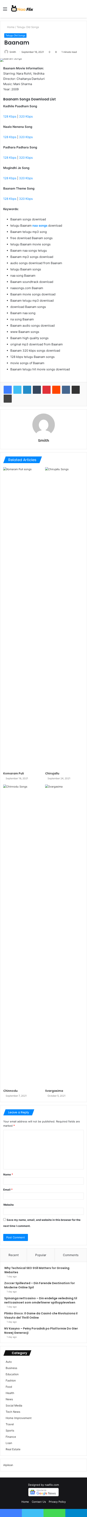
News (9, 1399)
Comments (71, 1255)
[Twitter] (17, 390)
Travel (10, 1424)
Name (8, 1174)
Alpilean (8, 1465)
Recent (13, 1255)
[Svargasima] (64, 936)
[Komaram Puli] (22, 618)
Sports (10, 1430)
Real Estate (13, 1449)
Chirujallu (52, 773)
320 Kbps (26, 116)
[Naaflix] (22, 9)
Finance (11, 1436)
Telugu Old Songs (28, 27)
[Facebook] (8, 390)
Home (10, 27)
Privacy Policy (57, 1501)
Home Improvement (19, 1418)
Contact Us (39, 1501)
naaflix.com (52, 1484)
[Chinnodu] (22, 936)
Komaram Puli (13, 773)
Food (9, 1386)
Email (8, 1189)
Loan (9, 1443)
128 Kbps (9, 116)
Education (12, 1374)
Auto (9, 1361)
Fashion (11, 1380)
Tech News (13, 1411)
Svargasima (54, 1091)
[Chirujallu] (64, 618)
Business (11, 1368)
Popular (40, 1255)
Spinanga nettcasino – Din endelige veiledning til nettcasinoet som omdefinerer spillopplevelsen (40, 1300)
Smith (13, 51)
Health (10, 1393)
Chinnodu (10, 1091)
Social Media (14, 1405)
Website (8, 1204)
